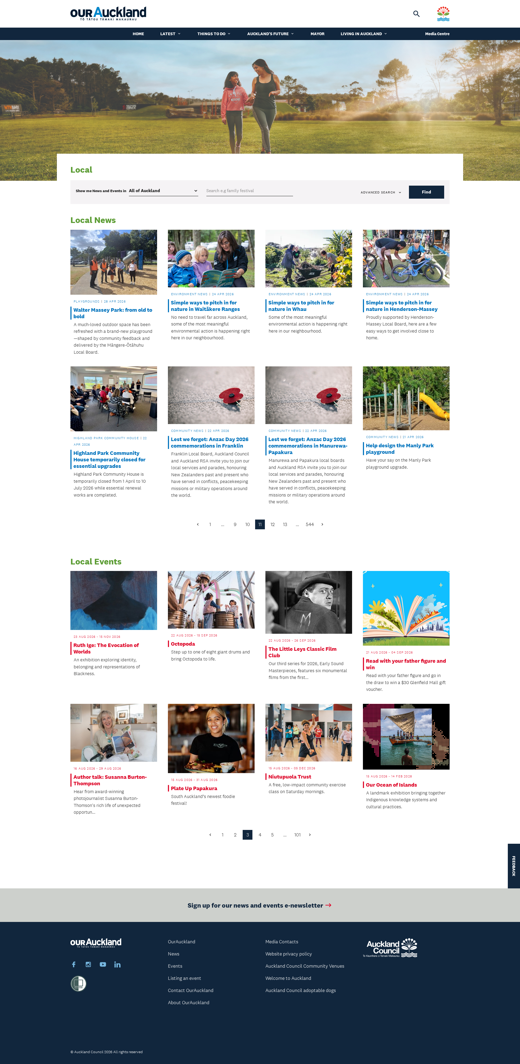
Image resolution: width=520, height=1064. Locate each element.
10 (247, 524)
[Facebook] (73, 965)
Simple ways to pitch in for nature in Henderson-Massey (402, 305)
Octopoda (183, 644)
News (173, 954)
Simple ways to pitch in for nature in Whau (301, 305)
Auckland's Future (268, 33)
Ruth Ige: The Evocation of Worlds (106, 648)
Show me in (101, 190)
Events (175, 966)
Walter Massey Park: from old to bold (112, 313)
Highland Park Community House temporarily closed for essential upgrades (109, 459)
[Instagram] (88, 965)
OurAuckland (181, 942)
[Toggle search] (416, 13)
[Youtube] (103, 965)
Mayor (317, 33)
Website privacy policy (288, 954)
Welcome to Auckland (288, 978)
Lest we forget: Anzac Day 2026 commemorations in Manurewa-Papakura (307, 445)
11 (260, 524)
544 (310, 524)
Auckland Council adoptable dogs (300, 990)
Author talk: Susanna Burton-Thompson (110, 780)
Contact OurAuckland (190, 990)
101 (297, 835)
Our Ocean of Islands (391, 784)
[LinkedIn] (117, 965)
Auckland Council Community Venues (304, 966)
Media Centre (437, 33)
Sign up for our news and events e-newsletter (255, 905)
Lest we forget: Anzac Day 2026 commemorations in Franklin (210, 442)
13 (285, 524)
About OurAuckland (188, 1003)
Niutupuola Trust (289, 776)
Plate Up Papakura (194, 788)
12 (273, 524)
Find (426, 192)
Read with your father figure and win (406, 664)
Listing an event (184, 978)
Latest (168, 33)
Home (138, 33)
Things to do (211, 33)
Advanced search (378, 192)
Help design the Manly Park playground (400, 448)
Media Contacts (281, 942)
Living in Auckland (361, 33)
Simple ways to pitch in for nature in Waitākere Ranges (205, 305)
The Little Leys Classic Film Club (302, 652)
